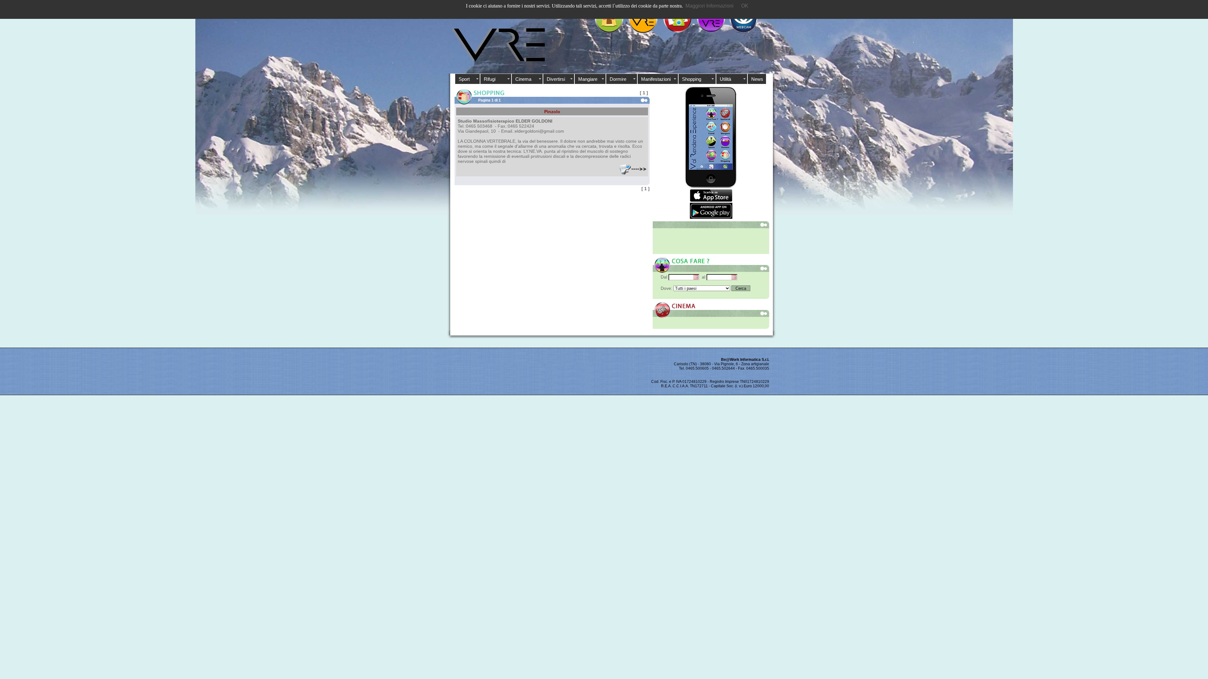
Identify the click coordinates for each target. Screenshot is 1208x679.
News (757, 79)
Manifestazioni (656, 79)
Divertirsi (556, 79)
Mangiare (587, 79)
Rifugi (489, 79)
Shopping (691, 79)
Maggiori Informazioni (709, 5)
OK (744, 5)
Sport (464, 79)
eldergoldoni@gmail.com (539, 131)
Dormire (618, 79)
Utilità (725, 79)
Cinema (523, 79)
